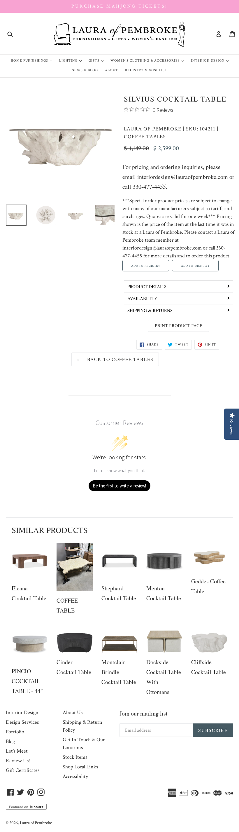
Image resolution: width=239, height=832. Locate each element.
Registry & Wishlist (146, 70)
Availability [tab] (142, 298)
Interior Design (211, 60)
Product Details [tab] (146, 286)
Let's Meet (17, 751)
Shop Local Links (80, 766)
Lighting (72, 60)
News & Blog (85, 70)
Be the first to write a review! (119, 486)
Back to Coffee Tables (119, 359)
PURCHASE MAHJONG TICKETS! (119, 6)
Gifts (97, 60)
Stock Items (75, 757)
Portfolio (15, 731)
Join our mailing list (143, 713)
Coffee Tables (145, 136)
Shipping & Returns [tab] (150, 310)
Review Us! (18, 760)
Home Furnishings (33, 60)
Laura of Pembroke (152, 128)
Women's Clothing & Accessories (148, 60)
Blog (10, 741)
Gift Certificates (22, 770)
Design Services (22, 722)
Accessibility (75, 776)
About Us (72, 712)
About (111, 70)
